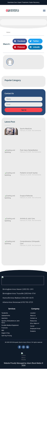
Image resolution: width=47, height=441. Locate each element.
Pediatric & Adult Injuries (28, 173)
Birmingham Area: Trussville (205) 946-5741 (19, 293)
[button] (44, 11)
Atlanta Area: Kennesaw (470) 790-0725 (18, 302)
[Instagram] (23, 347)
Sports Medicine (26, 128)
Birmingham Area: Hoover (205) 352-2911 (18, 289)
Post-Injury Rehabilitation (29, 150)
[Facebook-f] (19, 347)
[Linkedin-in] (27, 347)
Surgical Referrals (26, 196)
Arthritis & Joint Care (27, 218)
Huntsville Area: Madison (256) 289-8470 (18, 298)
